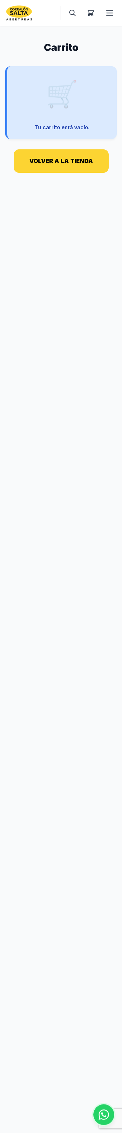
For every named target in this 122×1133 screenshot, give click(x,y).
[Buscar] (72, 12)
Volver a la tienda (61, 160)
